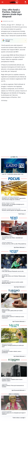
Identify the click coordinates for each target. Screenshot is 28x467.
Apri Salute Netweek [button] (19, 356)
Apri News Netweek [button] (19, 247)
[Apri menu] (2, 2)
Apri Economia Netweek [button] (18, 390)
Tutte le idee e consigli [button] (19, 417)
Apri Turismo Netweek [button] (19, 321)
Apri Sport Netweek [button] (19, 287)
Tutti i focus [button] (21, 214)
